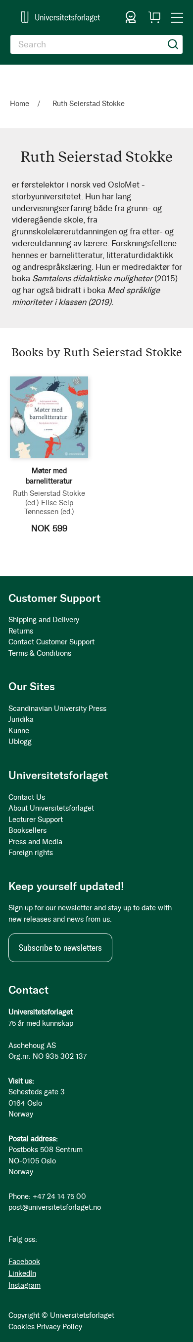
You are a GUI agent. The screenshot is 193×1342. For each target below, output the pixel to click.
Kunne (18, 730)
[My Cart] (154, 17)
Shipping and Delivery (43, 619)
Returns (20, 631)
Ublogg (20, 741)
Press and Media (35, 841)
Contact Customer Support (51, 641)
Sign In (131, 17)
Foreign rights (30, 852)
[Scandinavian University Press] (60, 17)
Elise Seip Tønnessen (49, 507)
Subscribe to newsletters (60, 947)
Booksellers (27, 830)
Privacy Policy (59, 1326)
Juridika (21, 719)
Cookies (21, 1326)
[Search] (173, 44)
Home (20, 103)
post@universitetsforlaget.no (54, 1207)
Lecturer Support (35, 819)
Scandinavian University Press (57, 708)
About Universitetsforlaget (51, 808)
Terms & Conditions (39, 653)
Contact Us (26, 797)
